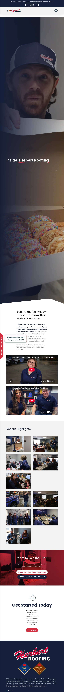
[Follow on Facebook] (26, 5)
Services (10, 691)
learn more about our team (32, 577)
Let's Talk (32, 630)
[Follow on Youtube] (30, 5)
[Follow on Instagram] (33, 5)
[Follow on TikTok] (37, 5)
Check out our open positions (32, 572)
